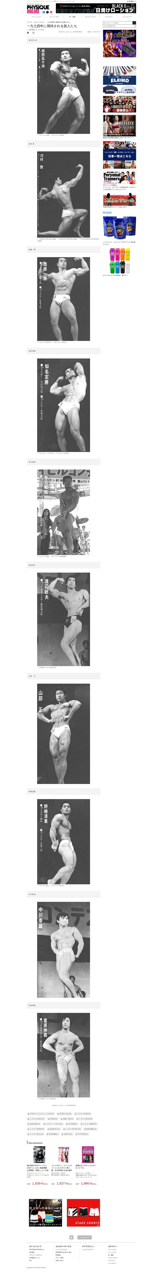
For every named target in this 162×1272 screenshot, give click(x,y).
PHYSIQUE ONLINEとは (36, 1249)
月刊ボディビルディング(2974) (42, 1114)
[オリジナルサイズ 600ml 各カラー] (119, 261)
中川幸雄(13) (83, 1134)
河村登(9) (53, 1119)
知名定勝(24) (35, 1124)
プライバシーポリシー (35, 1255)
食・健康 (72, 17)
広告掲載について (34, 1258)
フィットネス (54, 17)
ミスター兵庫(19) (83, 1114)
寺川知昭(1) (72, 1124)
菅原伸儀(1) (53, 1134)
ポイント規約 (59, 1258)
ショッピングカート (88, 1249)
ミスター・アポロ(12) (54, 1124)
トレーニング (36, 17)
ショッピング (127, 17)
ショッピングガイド (61, 1249)
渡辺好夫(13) (55, 1129)
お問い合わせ (59, 1260)
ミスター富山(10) (36, 1134)
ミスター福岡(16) (89, 1124)
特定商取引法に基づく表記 (63, 1252)
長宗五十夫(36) (65, 1114)
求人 (30, 1260)
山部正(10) (68, 1134)
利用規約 (58, 1255)
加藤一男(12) (68, 1119)
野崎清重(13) (91, 1129)
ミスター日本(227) (37, 1119)
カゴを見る (130, 1)
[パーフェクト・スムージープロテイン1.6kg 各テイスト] (119, 227)
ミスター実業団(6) (37, 1129)
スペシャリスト (90, 17)
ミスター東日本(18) (73, 1129)
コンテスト (109, 17)
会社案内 (31, 1252)
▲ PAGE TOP (84, 1237)
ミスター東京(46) (85, 1119)
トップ (29, 22)
